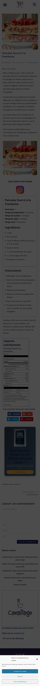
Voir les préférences (20, 681)
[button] (37, 659)
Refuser (20, 676)
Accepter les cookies (20, 671)
